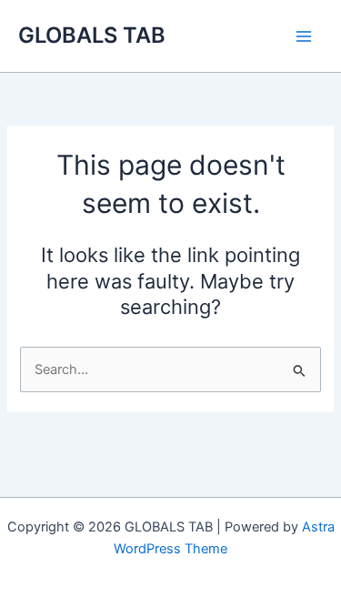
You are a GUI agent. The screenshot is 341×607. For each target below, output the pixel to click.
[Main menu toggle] (304, 36)
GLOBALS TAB (91, 35)
